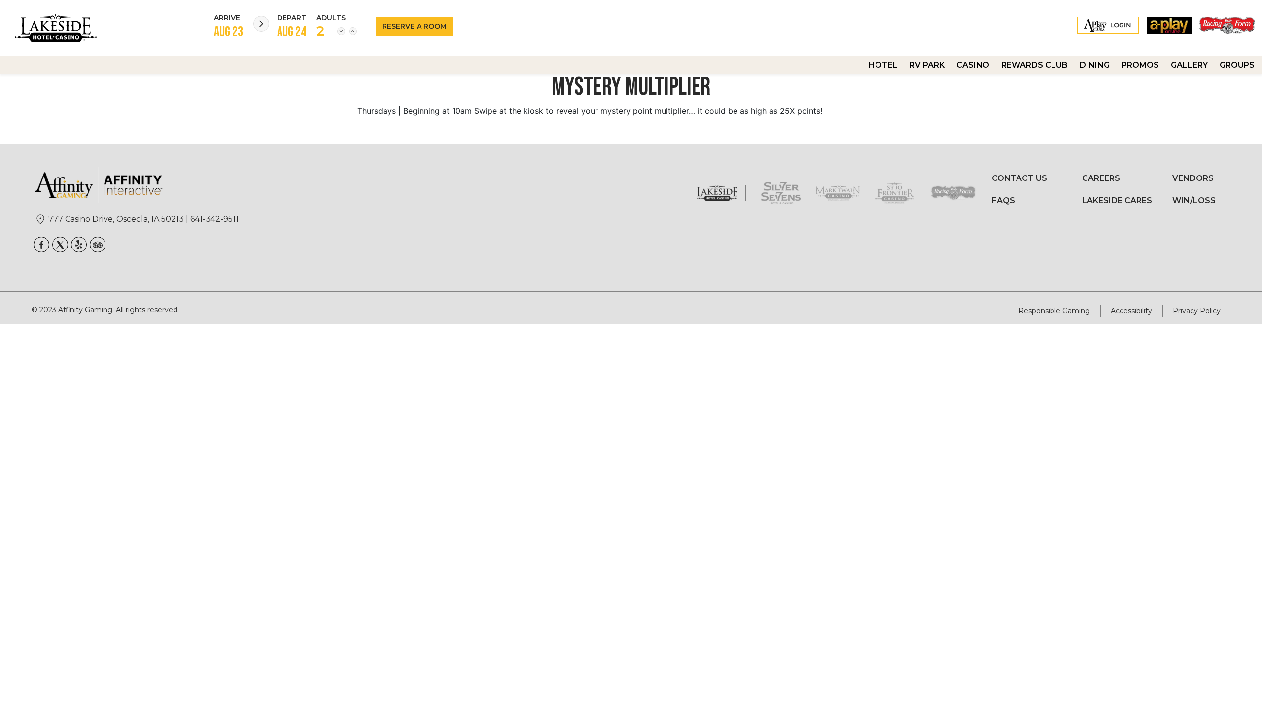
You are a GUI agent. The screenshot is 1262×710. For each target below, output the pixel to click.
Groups (1237, 65)
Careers (1101, 178)
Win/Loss (1194, 200)
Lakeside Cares (1117, 200)
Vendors (1193, 178)
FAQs (1003, 200)
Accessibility (1131, 310)
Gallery (1189, 65)
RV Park (927, 65)
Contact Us (1019, 178)
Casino (972, 65)
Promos (1140, 65)
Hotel (883, 65)
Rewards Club (1034, 65)
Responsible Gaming (1054, 310)
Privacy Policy (1197, 310)
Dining (1095, 65)
